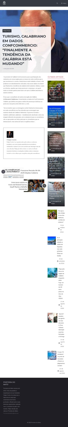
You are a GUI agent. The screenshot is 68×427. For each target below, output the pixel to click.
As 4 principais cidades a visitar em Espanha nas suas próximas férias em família (60, 247)
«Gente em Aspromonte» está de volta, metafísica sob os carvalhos (55, 165)
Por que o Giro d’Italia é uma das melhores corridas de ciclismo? (55, 89)
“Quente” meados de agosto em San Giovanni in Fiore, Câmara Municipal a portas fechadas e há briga (62, 325)
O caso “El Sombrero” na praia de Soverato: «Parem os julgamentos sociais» (61, 358)
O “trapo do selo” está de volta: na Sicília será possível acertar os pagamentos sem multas (56, 191)
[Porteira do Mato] (4, 3)
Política (6, 31)
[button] (57, 3)
